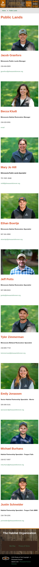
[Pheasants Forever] (3, 4)
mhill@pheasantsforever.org (10, 183)
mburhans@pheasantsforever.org (12, 465)
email (2, 127)
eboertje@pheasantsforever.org (12, 239)
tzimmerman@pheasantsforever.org (13, 353)
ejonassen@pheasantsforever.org (12, 410)
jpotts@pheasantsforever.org (11, 295)
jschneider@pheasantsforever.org (12, 520)
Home (4, 10)
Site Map (12, 546)
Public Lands (13, 10)
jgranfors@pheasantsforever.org (12, 71)
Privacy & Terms (24, 546)
